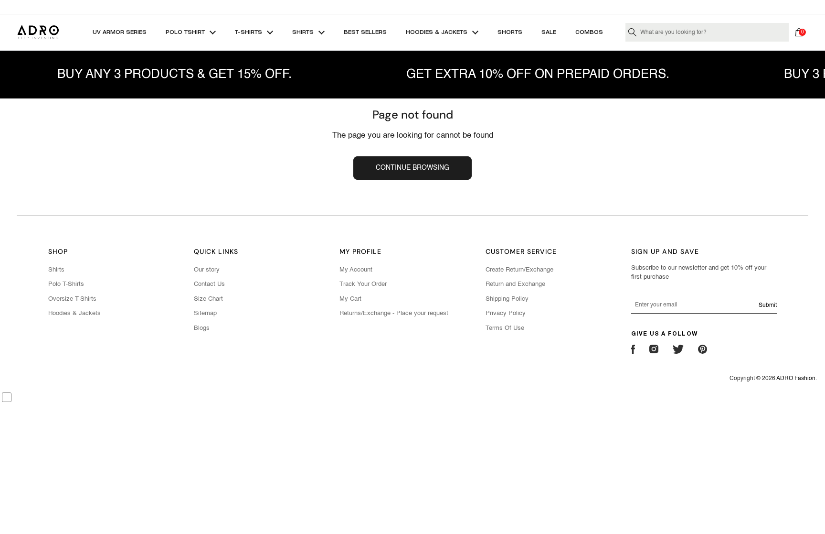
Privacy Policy (506, 313)
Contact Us (209, 284)
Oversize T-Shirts (72, 299)
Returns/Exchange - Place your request (393, 313)
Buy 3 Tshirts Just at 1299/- (412, 7)
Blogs (202, 328)
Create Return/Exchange (519, 270)
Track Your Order (363, 284)
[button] (801, 32)
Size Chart (208, 299)
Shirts (56, 270)
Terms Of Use (505, 328)
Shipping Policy (507, 299)
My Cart (350, 299)
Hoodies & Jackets (74, 313)
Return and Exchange (515, 284)
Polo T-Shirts (66, 284)
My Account (355, 270)
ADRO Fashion (795, 378)
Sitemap (205, 313)
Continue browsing (412, 167)
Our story (207, 270)
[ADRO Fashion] (38, 32)
